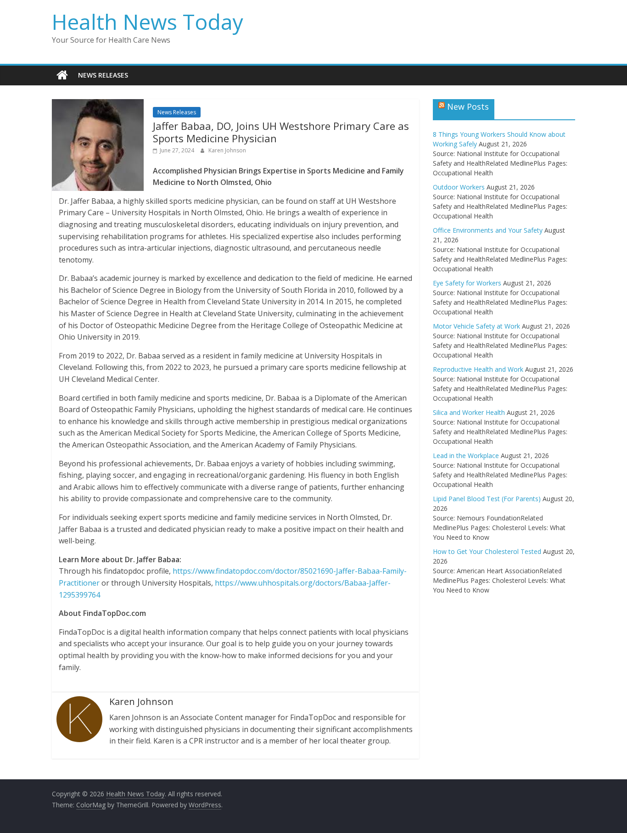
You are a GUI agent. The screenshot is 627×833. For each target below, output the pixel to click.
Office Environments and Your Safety (488, 230)
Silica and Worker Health (469, 412)
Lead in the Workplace (466, 455)
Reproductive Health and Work (478, 369)
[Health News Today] (62, 75)
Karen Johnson (227, 150)
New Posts (468, 106)
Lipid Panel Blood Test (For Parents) (487, 498)
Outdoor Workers (459, 187)
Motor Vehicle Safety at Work (476, 326)
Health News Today (147, 21)
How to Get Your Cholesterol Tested (487, 551)
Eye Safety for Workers (467, 283)
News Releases (103, 75)
